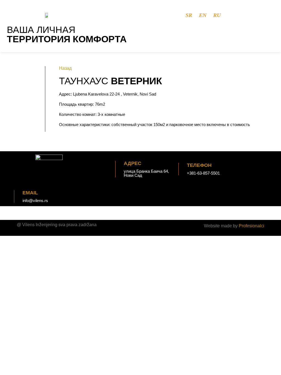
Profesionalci (251, 225)
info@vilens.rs (35, 200)
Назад (65, 68)
